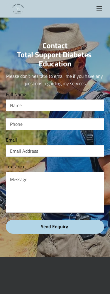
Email (11, 140)
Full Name (16, 94)
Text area (15, 166)
